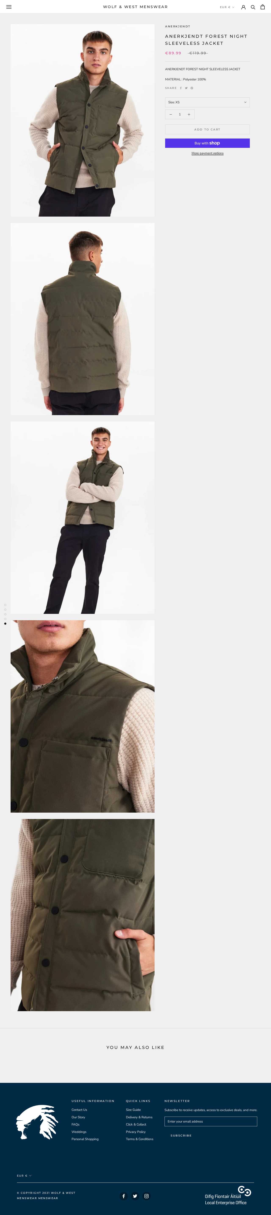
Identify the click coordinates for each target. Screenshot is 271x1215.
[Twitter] (186, 88)
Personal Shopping (85, 1139)
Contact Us (79, 1110)
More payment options (208, 153)
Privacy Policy (136, 1132)
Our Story (78, 1117)
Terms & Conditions (139, 1139)
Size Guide (133, 1110)
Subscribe (181, 1135)
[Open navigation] (8, 7)
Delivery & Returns (139, 1117)
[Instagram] (146, 1196)
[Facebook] (181, 88)
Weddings (79, 1132)
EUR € (225, 7)
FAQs (75, 1124)
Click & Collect (136, 1124)
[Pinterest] (192, 88)
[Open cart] (263, 6)
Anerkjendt (178, 26)
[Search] (253, 7)
